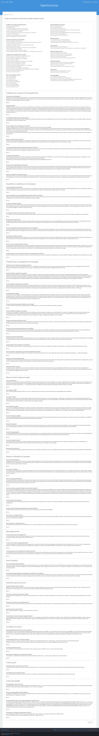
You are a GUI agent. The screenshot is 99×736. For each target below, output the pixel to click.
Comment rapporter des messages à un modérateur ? (17, 67)
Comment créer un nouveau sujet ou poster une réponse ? (18, 56)
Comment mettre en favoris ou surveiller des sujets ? (61, 63)
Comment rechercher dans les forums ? (58, 52)
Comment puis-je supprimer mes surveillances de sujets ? (62, 66)
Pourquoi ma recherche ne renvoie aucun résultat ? (61, 54)
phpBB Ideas (69, 693)
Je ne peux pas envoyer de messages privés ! (60, 39)
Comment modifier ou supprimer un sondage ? (16, 62)
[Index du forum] (49, 5)
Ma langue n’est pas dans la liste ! (13, 46)
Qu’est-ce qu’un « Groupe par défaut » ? (58, 33)
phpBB (76, 222)
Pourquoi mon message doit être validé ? (15, 70)
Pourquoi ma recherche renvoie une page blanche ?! (61, 55)
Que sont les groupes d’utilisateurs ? (58, 28)
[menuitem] (11, 2)
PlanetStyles (17, 733)
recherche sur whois (86, 701)
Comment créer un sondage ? (12, 59)
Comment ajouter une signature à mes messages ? (17, 58)
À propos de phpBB (32, 686)
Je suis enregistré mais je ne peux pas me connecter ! (17, 29)
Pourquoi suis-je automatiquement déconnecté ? (16, 35)
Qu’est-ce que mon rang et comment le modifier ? (16, 50)
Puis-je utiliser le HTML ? (11, 77)
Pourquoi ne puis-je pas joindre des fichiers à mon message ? (19, 65)
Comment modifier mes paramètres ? (14, 41)
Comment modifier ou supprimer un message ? (16, 57)
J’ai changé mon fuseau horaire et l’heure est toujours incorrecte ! (20, 44)
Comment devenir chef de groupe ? (57, 31)
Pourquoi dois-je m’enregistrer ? (13, 26)
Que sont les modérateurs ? (56, 27)
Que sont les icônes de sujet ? (12, 86)
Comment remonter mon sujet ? (13, 71)
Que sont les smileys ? (11, 78)
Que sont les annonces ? (11, 82)
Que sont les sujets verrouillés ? (12, 85)
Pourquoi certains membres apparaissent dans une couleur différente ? (65, 32)
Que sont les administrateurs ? (56, 26)
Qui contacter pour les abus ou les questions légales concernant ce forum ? (66, 79)
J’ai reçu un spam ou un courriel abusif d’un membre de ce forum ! (64, 42)
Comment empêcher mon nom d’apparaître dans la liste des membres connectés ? (23, 42)
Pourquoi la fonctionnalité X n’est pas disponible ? (60, 78)
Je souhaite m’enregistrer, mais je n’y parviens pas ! (17, 28)
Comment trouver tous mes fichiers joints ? (59, 72)
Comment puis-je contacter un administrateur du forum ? (62, 80)
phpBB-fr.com (9, 734)
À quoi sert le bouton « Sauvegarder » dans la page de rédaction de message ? (22, 69)
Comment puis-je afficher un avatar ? (14, 48)
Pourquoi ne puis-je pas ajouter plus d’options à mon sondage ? (19, 61)
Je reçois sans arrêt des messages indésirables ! (60, 41)
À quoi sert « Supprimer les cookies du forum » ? (16, 36)
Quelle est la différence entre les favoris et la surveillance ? (62, 62)
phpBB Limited (40, 685)
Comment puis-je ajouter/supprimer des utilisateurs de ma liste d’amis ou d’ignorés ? (68, 48)
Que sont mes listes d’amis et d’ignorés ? (59, 46)
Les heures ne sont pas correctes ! (13, 43)
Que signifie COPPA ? (10, 27)
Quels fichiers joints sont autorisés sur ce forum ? (60, 70)
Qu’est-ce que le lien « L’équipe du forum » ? (59, 35)
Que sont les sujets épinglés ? (12, 84)
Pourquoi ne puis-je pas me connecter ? (14, 31)
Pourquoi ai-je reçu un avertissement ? (14, 66)
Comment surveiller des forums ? (57, 65)
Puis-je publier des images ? (12, 80)
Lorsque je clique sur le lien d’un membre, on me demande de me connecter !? (24, 51)
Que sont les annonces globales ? (13, 81)
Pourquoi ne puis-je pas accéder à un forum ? (15, 63)
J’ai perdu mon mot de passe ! (12, 33)
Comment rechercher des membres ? (58, 56)
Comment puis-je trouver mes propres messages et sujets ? (63, 57)
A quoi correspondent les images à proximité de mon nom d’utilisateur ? (21, 47)
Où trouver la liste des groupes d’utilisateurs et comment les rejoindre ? (65, 29)
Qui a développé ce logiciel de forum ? (58, 76)
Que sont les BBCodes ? (11, 76)
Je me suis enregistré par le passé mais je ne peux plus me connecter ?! (21, 32)
